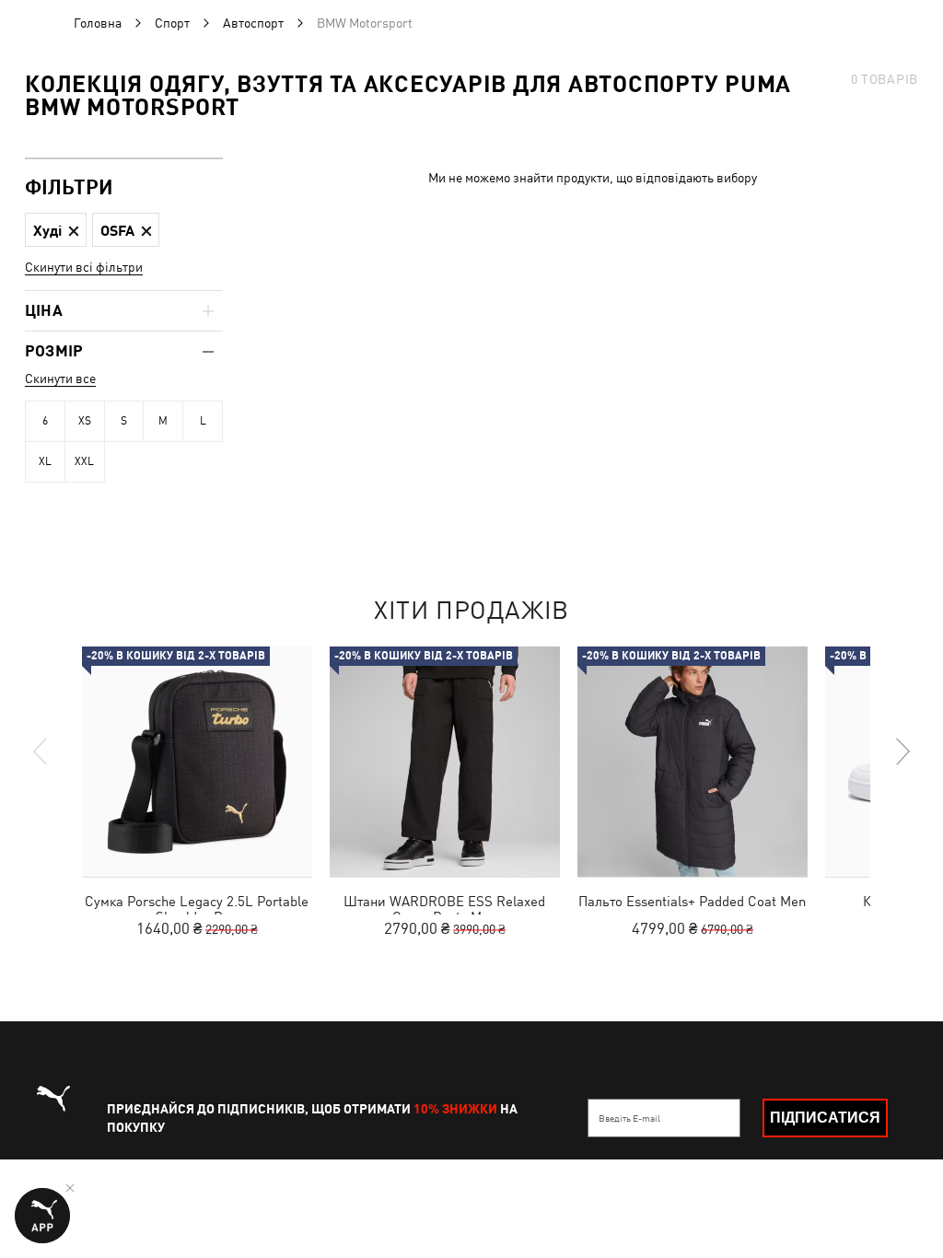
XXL (84, 461)
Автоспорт (253, 23)
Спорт (172, 23)
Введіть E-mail (629, 1118)
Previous (41, 751)
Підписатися (825, 1117)
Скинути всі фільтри (84, 267)
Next (901, 751)
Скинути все (60, 378)
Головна (98, 23)
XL (45, 461)
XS (84, 420)
